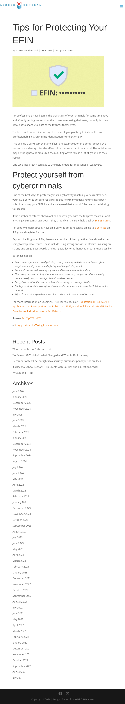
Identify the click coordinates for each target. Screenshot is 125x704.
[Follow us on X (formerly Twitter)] (68, 693)
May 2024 (17, 479)
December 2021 (21, 648)
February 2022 (20, 637)
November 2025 (21, 408)
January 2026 (19, 397)
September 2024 (21, 455)
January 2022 (19, 642)
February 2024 (20, 496)
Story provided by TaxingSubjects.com (36, 325)
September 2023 (21, 525)
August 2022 (19, 601)
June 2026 (18, 391)
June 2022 (18, 613)
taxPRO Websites (83, 699)
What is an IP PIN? (22, 372)
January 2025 (19, 438)
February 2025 (20, 432)
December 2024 (21, 444)
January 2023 (19, 572)
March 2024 (19, 490)
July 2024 (17, 467)
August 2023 (19, 531)
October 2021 (20, 660)
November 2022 (21, 584)
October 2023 (20, 520)
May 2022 (17, 619)
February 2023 (20, 566)
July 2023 (17, 537)
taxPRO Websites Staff (27, 50)
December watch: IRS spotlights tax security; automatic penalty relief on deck (56, 361)
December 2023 (21, 508)
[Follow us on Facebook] (60, 693)
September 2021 (21, 666)
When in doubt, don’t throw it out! (32, 349)
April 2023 (18, 555)
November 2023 (21, 514)
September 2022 (21, 596)
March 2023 (19, 560)
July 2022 (17, 607)
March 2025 (19, 426)
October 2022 (20, 590)
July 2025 (17, 414)
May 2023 (17, 549)
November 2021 (21, 654)
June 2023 (18, 543)
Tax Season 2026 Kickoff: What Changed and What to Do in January (50, 355)
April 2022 (18, 625)
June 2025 (18, 420)
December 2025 (21, 403)
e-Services (100, 227)
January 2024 (19, 502)
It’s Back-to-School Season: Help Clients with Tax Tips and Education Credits (55, 367)
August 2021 (19, 672)
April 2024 (18, 484)
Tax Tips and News (64, 50)
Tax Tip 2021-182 (31, 318)
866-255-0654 (102, 220)
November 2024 (21, 449)
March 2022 (19, 631)
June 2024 (18, 473)
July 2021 (17, 677)
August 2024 (19, 461)
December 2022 (21, 578)
